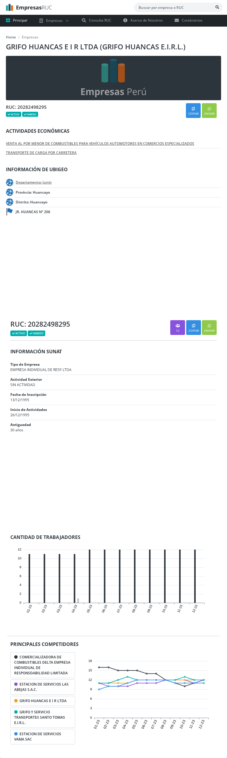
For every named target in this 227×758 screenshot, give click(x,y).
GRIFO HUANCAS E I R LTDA (42, 700)
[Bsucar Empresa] (217, 7)
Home (11, 37)
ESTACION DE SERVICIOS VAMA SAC (37, 736)
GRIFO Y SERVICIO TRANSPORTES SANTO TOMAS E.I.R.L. (39, 717)
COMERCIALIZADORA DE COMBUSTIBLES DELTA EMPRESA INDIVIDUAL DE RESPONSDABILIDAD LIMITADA (42, 665)
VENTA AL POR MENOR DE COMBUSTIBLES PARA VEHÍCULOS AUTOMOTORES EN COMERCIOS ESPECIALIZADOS (100, 143)
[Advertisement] (47, 270)
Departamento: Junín (34, 182)
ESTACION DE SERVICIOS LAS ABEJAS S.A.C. (41, 687)
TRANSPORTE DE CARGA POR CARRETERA (41, 152)
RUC (34, 7)
